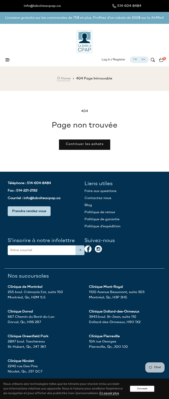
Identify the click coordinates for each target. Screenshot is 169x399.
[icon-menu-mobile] (7, 60)
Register (119, 59)
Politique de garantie (101, 219)
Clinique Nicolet (21, 361)
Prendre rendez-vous (29, 211)
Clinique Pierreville (104, 336)
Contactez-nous (97, 198)
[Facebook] (88, 248)
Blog (88, 205)
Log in (106, 59)
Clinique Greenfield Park (28, 336)
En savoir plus (109, 393)
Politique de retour (99, 212)
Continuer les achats (84, 144)
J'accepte (142, 389)
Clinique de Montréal (25, 287)
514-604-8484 (129, 6)
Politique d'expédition (102, 226)
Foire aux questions (100, 191)
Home (65, 78)
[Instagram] (98, 248)
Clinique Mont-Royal (106, 287)
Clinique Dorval (20, 311)
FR (135, 59)
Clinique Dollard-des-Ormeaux (114, 311)
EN (143, 59)
